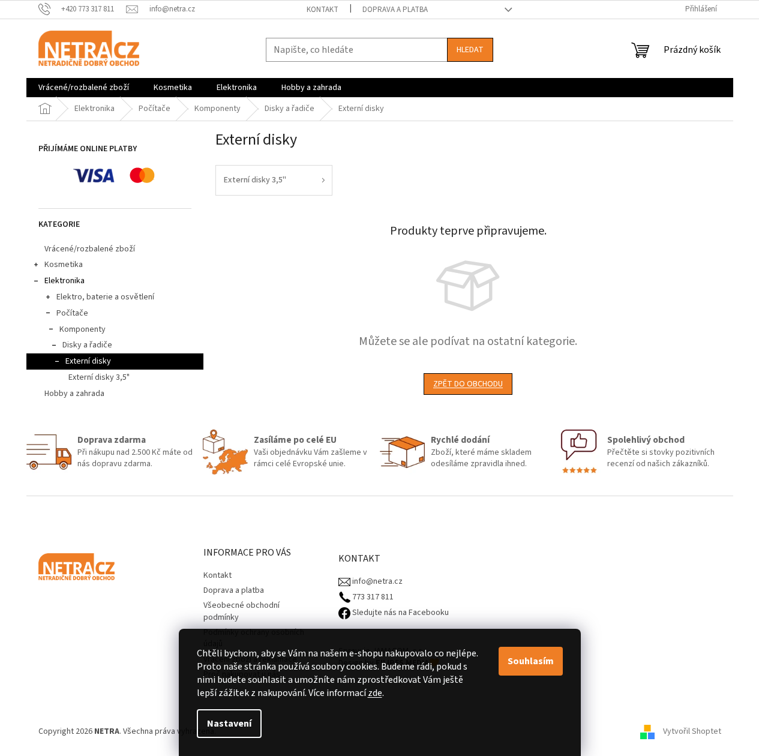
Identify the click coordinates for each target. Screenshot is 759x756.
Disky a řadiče (87, 345)
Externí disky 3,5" (99, 377)
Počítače (72, 313)
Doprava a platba (395, 9)
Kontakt (322, 9)
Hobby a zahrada (74, 394)
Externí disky (88, 361)
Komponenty (82, 329)
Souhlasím (531, 661)
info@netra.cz (376, 581)
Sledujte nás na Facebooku (399, 613)
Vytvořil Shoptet (692, 731)
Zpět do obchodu (468, 384)
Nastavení (229, 723)
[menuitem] (83, 87)
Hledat (470, 50)
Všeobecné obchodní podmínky (241, 611)
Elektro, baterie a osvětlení (105, 297)
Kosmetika (63, 265)
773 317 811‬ (372, 597)
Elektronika (64, 281)
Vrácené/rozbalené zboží (89, 249)
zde (375, 693)
